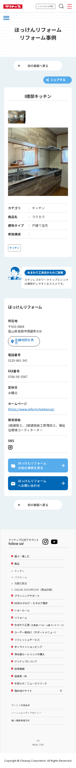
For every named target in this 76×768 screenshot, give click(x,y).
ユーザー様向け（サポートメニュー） (35, 632)
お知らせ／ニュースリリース (30, 683)
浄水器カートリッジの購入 (29, 654)
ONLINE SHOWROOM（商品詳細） (34, 589)
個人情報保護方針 (20, 720)
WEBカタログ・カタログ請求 (31, 603)
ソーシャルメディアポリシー (26, 712)
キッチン (19, 571)
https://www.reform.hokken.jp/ (31, 409)
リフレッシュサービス (27, 639)
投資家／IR (20, 676)
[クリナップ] (12, 6)
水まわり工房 (39, 625)
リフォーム (20, 617)
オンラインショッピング (28, 647)
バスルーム (20, 577)
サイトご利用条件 (20, 705)
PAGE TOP (38, 744)
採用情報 (19, 668)
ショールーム (22, 610)
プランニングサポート (27, 595)
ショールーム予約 (45, 6)
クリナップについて (25, 661)
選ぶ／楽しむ (22, 556)
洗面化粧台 (20, 583)
